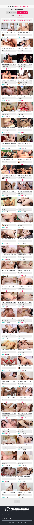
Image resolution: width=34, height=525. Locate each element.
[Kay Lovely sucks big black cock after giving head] (25, 376)
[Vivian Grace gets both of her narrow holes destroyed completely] (25, 90)
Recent (21, 15)
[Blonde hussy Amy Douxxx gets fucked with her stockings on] (9, 27)
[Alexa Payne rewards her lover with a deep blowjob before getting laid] (25, 328)
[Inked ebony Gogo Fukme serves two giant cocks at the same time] (9, 391)
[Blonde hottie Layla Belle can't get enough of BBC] (9, 280)
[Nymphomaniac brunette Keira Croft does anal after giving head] (9, 201)
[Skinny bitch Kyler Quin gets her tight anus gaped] (25, 154)
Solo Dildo (13, 20)
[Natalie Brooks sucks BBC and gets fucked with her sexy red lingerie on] (9, 360)
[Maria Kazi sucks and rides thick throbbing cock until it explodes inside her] (25, 58)
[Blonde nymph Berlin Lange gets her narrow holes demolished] (9, 90)
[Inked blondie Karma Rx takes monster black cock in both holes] (9, 296)
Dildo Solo (20, 20)
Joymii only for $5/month (21, 6)
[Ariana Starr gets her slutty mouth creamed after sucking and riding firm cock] (25, 312)
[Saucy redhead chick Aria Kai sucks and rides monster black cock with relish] (9, 217)
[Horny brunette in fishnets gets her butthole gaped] (9, 122)
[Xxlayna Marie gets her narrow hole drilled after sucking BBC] (9, 407)
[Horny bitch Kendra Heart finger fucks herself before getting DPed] (25, 407)
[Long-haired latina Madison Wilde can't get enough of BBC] (9, 487)
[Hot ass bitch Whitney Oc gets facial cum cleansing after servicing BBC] (9, 312)
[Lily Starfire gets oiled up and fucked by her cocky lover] (25, 471)
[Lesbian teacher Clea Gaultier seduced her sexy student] (25, 138)
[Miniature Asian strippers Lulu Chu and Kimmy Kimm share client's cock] (9, 74)
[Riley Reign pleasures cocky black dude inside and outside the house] (25, 265)
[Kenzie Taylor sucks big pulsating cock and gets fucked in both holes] (9, 43)
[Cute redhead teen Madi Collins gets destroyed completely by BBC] (25, 217)
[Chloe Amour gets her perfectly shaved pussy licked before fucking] (9, 106)
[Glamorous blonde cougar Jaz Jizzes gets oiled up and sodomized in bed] (25, 106)
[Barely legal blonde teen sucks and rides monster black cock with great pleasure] (25, 423)
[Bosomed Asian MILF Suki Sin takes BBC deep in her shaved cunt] (25, 439)
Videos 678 (23, 13)
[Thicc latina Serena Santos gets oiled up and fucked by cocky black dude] (25, 455)
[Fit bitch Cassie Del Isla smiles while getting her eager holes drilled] (25, 122)
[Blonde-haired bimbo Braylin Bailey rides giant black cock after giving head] (9, 471)
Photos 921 (12, 13)
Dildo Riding (6, 20)
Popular (13, 15)
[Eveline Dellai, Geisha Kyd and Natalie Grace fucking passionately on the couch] (25, 169)
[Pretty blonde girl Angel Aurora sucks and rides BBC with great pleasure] (25, 344)
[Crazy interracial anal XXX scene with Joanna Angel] (25, 43)
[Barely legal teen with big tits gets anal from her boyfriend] (9, 138)
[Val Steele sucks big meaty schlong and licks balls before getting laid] (25, 249)
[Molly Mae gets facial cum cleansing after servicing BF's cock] (9, 344)
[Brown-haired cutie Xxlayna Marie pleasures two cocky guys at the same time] (25, 233)
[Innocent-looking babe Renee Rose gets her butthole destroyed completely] (9, 249)
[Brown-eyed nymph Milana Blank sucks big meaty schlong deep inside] (9, 328)
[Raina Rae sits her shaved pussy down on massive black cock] (25, 360)
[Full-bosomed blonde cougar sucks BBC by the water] (25, 74)
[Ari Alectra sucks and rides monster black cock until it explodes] (9, 376)
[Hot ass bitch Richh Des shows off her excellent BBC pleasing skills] (25, 296)
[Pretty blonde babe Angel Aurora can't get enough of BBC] (25, 280)
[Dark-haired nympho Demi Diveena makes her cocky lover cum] (9, 58)
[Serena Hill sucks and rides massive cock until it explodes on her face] (25, 391)
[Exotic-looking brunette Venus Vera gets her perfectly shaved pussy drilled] (9, 265)
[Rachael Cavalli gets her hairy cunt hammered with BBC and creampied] (25, 27)
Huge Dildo (27, 20)
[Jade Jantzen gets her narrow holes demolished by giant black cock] (9, 233)
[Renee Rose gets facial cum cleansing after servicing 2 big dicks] (9, 423)
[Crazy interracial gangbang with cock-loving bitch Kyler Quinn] (9, 455)
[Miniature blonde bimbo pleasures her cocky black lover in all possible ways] (9, 439)
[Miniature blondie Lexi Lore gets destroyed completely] (9, 185)
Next (17, 502)
